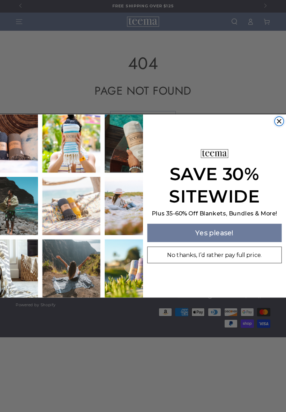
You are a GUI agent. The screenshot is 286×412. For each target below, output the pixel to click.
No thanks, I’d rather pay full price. (214, 254)
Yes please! (214, 232)
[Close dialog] (279, 121)
